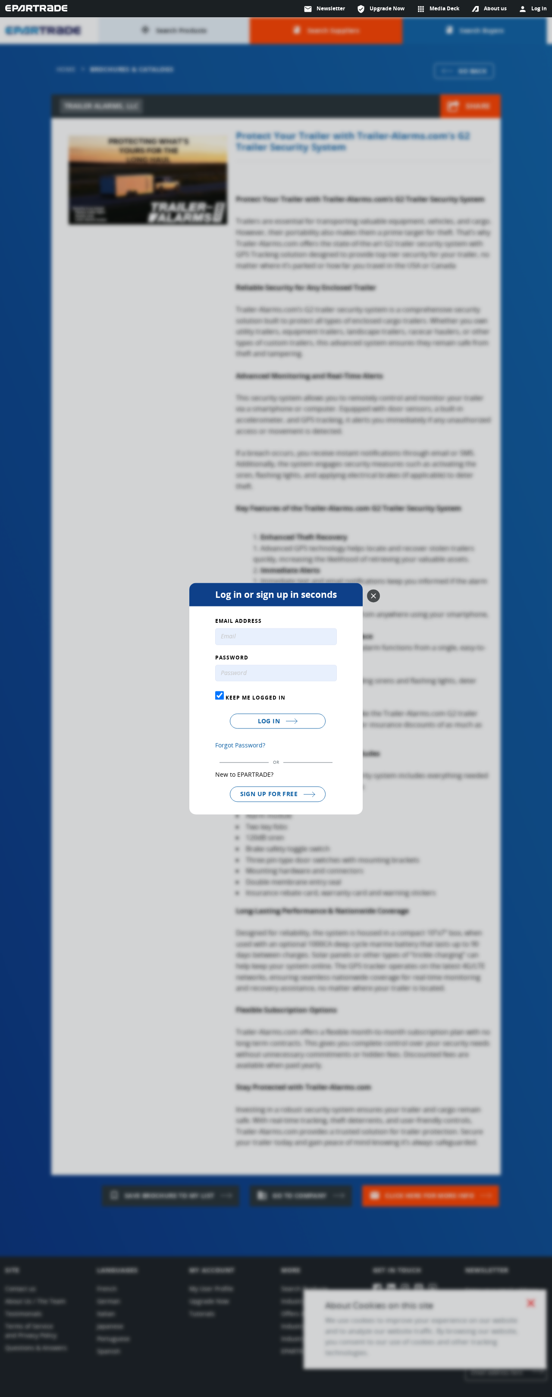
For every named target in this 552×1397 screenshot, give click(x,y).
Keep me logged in (254, 697)
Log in (270, 721)
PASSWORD (231, 658)
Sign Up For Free (270, 794)
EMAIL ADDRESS (238, 621)
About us (495, 8)
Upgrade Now (381, 9)
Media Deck (438, 9)
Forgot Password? (240, 745)
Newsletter (324, 9)
